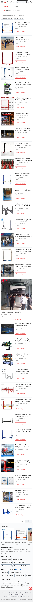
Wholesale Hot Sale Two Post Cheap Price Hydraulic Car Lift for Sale (23, 265)
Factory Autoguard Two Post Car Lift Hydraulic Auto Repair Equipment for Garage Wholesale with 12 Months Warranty (23, 431)
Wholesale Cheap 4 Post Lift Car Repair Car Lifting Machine (23, 159)
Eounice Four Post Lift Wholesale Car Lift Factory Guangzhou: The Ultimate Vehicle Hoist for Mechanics (22, 38)
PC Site (17, 594)
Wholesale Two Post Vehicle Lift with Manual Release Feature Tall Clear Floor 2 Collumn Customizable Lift (22, 174)
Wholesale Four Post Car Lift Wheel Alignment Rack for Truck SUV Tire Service (23, 205)
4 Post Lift (19, 551)
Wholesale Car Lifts (6, 559)
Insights (22, 594)
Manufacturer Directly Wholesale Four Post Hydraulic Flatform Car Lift (23, 190)
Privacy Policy (20, 596)
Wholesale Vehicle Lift (7, 18)
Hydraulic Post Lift (19, 575)
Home (2, 549)
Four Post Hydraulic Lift (7, 575)
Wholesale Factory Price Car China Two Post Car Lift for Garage (22, 129)
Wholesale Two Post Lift (19, 562)
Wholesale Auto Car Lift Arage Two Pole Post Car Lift (23, 220)
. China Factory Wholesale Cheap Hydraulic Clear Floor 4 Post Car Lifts (23, 235)
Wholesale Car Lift (18, 18)
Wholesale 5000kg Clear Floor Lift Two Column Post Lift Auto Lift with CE (23, 250)
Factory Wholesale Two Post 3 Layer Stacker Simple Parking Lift (23, 84)
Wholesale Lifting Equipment (8, 15)
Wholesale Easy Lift (17, 559)
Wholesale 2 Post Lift (7, 565)
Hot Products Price (13, 592)
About (5, 596)
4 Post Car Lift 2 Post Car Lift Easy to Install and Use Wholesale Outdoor (23, 325)
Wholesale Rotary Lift (7, 562)
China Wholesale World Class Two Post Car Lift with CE (23, 476)
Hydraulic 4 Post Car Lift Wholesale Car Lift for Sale (22, 370)
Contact (27, 596)
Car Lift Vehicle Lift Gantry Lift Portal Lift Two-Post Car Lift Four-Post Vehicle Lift (23, 506)
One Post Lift (5, 572)
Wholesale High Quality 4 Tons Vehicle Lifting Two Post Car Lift (23, 400)
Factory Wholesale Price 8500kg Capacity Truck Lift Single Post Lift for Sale (22, 446)
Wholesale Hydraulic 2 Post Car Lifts (11, 312)
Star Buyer (11, 594)
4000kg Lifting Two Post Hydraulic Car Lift (21, 491)
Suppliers (17, 6)
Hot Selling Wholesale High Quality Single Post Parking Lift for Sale (23, 340)
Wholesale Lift (21, 15)
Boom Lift (28, 575)
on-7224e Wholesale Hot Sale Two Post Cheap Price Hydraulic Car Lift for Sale (23, 23)
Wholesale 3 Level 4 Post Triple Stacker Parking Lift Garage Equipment (23, 355)
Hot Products (5, 592)
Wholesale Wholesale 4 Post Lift (21, 565)
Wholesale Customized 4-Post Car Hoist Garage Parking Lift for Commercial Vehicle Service (23, 415)
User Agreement (12, 596)
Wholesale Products (13, 549)
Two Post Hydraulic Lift (15, 572)
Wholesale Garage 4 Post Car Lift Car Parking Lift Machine (23, 385)
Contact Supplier (20, 31)
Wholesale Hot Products (25, 592)
